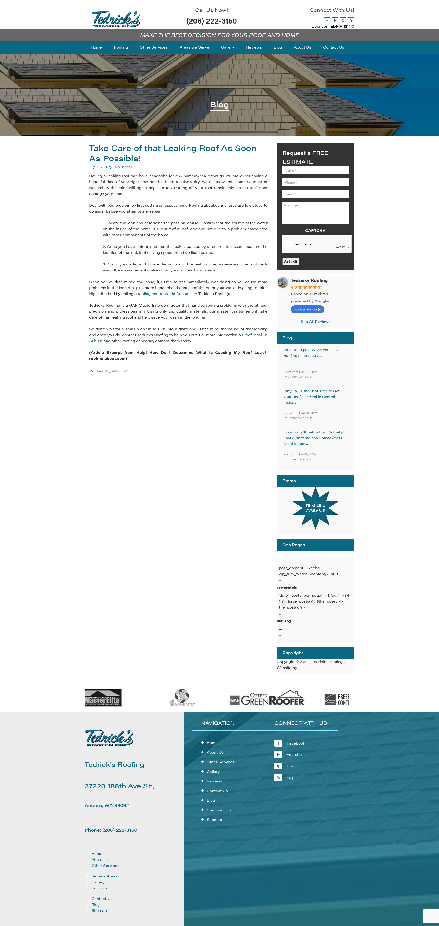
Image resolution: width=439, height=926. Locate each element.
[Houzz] (343, 20)
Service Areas (104, 876)
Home (96, 853)
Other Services (105, 865)
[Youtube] (335, 20)
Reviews (99, 888)
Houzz (292, 766)
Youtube (294, 754)
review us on (305, 308)
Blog (107, 371)
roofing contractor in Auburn (164, 293)
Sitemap (99, 910)
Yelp (290, 777)
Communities (219, 809)
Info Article (120, 371)
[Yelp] (351, 20)
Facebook (296, 743)
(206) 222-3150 (211, 20)
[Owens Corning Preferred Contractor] (335, 705)
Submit (290, 261)
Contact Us (101, 898)
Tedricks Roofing (309, 280)
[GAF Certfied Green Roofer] (250, 705)
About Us (100, 859)
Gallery (97, 882)
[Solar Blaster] (165, 705)
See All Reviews (315, 321)
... (280, 628)
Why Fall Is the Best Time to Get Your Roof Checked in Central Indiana (312, 396)
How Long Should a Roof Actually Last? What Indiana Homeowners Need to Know (313, 438)
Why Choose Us (289, 560)
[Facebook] (327, 20)
